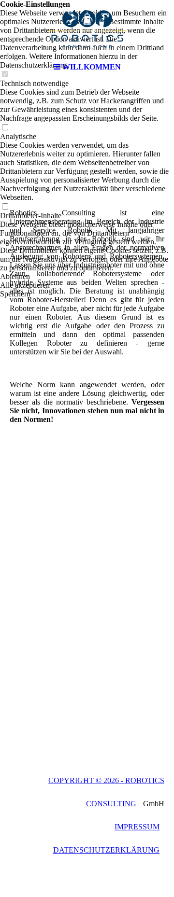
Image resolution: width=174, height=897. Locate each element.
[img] (87, 29)
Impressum (137, 827)
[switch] (5, 128)
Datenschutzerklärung (106, 850)
